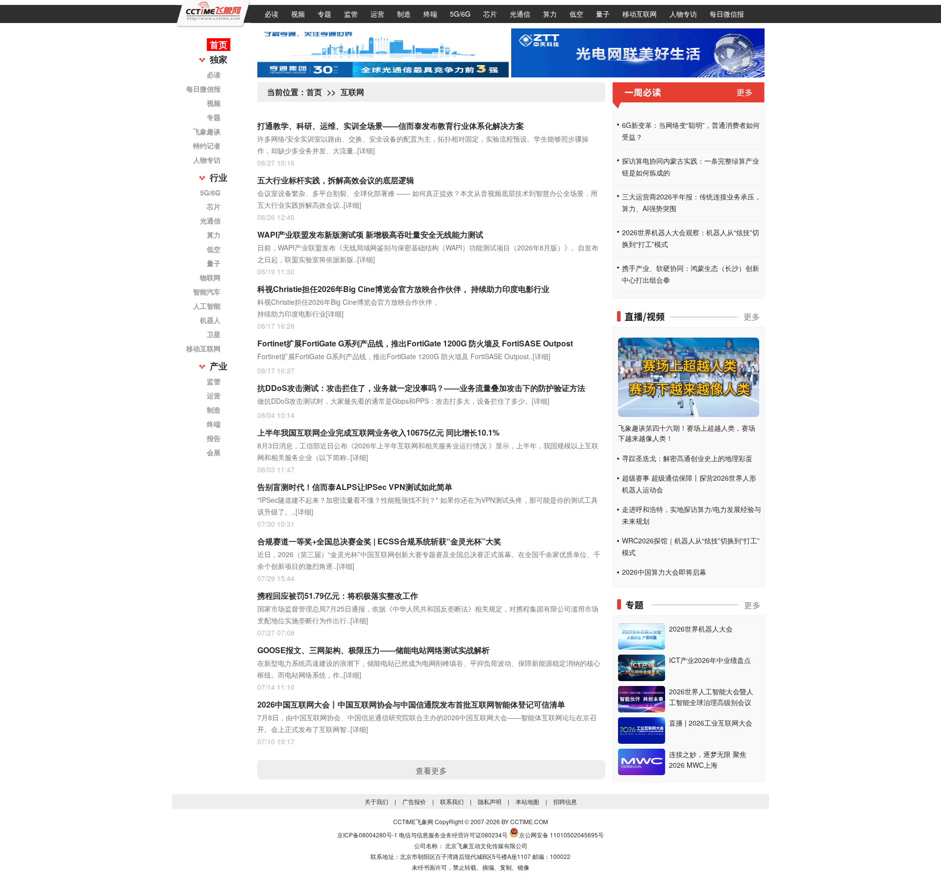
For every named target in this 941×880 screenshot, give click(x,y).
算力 (550, 14)
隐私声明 (489, 801)
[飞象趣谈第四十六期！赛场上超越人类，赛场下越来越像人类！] (688, 414)
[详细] (366, 150)
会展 (214, 452)
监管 (351, 14)
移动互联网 (639, 14)
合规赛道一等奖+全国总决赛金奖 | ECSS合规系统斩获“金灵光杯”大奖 (379, 541)
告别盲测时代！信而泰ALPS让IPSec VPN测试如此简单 (354, 486)
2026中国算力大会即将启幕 (664, 572)
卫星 (214, 334)
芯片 (490, 14)
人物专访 (683, 14)
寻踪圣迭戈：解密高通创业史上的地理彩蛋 (687, 458)
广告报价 (414, 801)
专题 (324, 14)
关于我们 (376, 801)
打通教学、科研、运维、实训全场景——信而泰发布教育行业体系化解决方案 (390, 125)
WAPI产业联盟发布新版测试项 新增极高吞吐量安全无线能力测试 (370, 234)
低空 (576, 14)
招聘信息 (565, 801)
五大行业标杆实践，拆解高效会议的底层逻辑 (335, 180)
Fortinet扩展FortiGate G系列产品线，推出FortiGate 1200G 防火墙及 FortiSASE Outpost (415, 343)
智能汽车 (207, 291)
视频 (298, 14)
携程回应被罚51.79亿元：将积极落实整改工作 (337, 595)
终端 (430, 14)
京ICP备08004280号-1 (367, 835)
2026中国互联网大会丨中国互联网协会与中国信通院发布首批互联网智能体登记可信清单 (411, 704)
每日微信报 (727, 14)
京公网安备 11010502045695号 (561, 835)
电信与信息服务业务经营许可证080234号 (453, 835)
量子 (603, 14)
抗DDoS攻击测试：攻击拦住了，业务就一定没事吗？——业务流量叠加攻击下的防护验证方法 (421, 387)
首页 (218, 44)
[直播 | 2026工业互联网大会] (641, 741)
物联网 (210, 277)
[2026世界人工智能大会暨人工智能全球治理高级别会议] (641, 709)
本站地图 (527, 801)
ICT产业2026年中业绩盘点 (710, 660)
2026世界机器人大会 (701, 629)
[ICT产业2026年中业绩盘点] (641, 678)
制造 (404, 14)
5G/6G (460, 14)
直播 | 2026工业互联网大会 (710, 723)
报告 (214, 438)
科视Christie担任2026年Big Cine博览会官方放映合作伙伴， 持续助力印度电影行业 (403, 288)
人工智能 (207, 306)
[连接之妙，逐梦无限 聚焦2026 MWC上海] (641, 772)
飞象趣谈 (207, 131)
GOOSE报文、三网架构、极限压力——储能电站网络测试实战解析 (373, 650)
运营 (377, 14)
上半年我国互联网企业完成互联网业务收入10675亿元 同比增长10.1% (378, 432)
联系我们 (452, 801)
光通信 (520, 14)
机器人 (210, 320)
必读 (271, 14)
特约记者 (207, 145)
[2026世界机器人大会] (641, 647)
